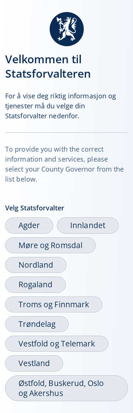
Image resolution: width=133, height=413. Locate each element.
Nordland (35, 265)
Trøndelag (36, 324)
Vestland (34, 363)
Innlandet (87, 225)
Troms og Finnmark (53, 304)
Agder (29, 225)
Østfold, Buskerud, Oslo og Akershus (61, 388)
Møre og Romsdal (50, 245)
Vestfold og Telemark (56, 343)
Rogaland (35, 284)
